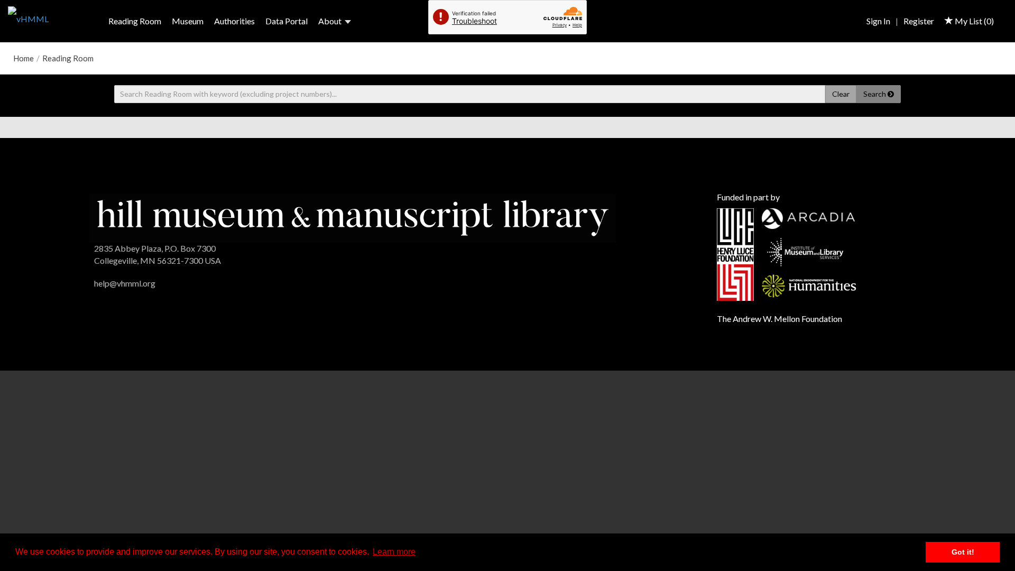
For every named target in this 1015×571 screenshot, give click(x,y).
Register (918, 21)
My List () (973, 21)
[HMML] (352, 216)
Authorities (234, 21)
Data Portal (286, 21)
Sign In (878, 21)
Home (23, 58)
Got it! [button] (963, 552)
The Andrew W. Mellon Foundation (779, 319)
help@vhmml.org (124, 283)
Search (875, 93)
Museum (188, 21)
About (330, 21)
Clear (841, 93)
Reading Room (134, 21)
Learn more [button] (394, 551)
